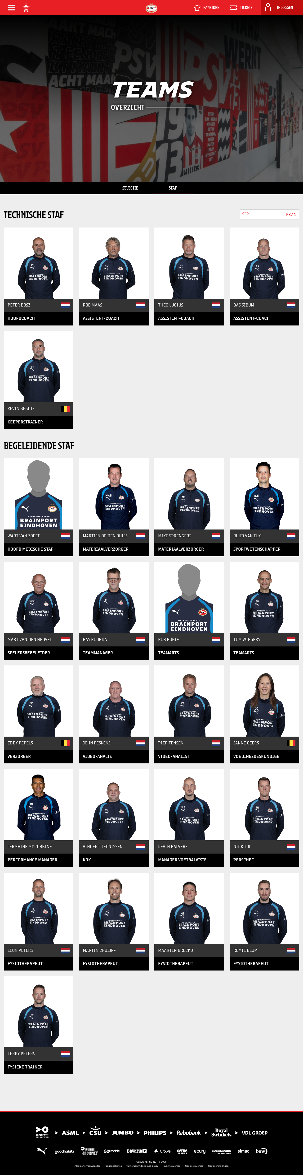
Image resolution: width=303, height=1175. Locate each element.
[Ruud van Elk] (264, 493)
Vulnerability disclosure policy (142, 1166)
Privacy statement (171, 1166)
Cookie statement (194, 1166)
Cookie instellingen (218, 1166)
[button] (11, 7)
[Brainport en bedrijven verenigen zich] (151, 1132)
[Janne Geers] (264, 701)
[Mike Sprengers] (189, 493)
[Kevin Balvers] (189, 804)
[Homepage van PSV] (151, 8)
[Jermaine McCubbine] (38, 804)
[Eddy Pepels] (38, 701)
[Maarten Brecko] (189, 908)
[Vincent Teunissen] (114, 804)
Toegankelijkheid (113, 1166)
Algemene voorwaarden (88, 1166)
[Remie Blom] (264, 908)
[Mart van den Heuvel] (38, 597)
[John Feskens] (114, 701)
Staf (173, 188)
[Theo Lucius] (189, 263)
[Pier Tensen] (189, 701)
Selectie (130, 188)
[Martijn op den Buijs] (114, 493)
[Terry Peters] (38, 1011)
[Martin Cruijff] (114, 908)
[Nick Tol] (264, 804)
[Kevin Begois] (38, 366)
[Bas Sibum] (264, 263)
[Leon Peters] (38, 908)
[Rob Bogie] (189, 597)
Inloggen (285, 7)
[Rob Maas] (114, 263)
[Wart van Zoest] (38, 493)
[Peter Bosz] (38, 263)
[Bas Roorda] (114, 597)
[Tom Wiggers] (264, 597)
